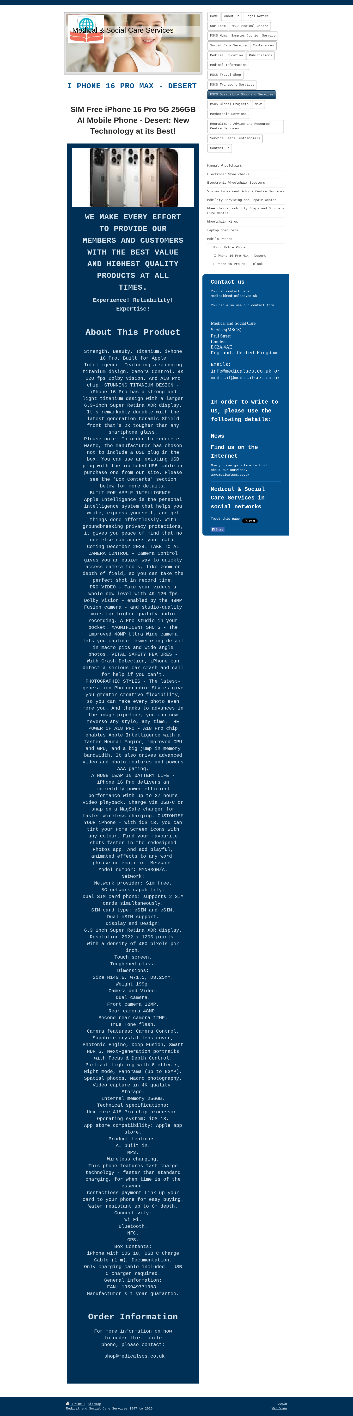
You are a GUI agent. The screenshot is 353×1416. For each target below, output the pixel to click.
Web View (279, 1408)
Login (282, 1404)
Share (219, 529)
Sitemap (94, 1404)
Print (77, 1404)
